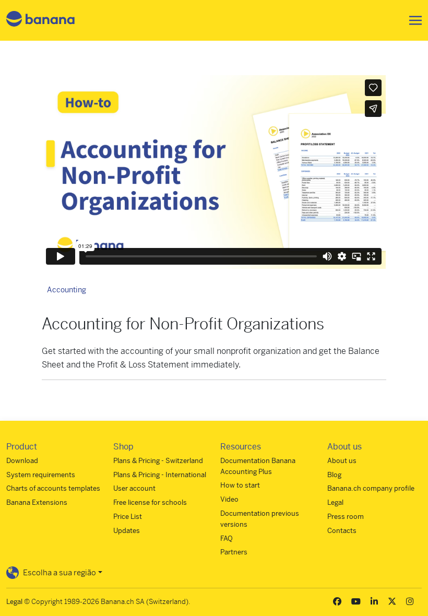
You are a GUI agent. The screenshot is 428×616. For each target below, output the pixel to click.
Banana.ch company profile (370, 488)
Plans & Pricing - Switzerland (158, 460)
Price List (127, 516)
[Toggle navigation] (412, 20)
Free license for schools (150, 502)
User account (134, 488)
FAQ (226, 538)
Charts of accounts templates (53, 488)
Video (229, 499)
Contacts (341, 530)
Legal (335, 502)
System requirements (40, 474)
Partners (233, 552)
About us (341, 460)
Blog (334, 474)
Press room (345, 516)
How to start (240, 485)
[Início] (40, 20)
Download (22, 460)
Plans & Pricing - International (159, 474)
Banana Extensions (36, 502)
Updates (126, 530)
